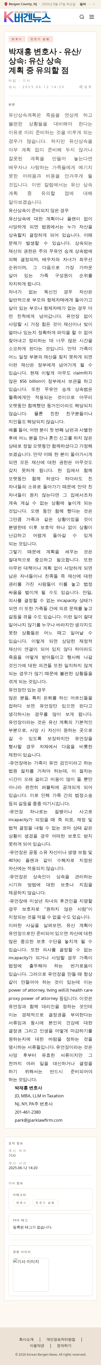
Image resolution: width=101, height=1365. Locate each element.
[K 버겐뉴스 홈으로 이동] (27, 17)
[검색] (81, 17)
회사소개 (26, 1339)
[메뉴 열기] (91, 17)
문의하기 (64, 1345)
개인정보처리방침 (60, 1339)
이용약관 (37, 1345)
